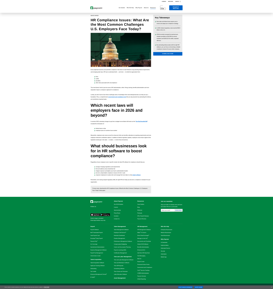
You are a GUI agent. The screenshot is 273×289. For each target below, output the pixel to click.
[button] (122, 8)
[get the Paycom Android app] (105, 214)
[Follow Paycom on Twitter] (95, 209)
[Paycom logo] (96, 7)
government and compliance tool (117, 97)
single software (136, 175)
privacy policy (46, 287)
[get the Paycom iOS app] (95, 214)
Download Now (167, 53)
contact (177, 1)
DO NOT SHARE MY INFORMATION (185, 287)
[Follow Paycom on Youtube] (105, 209)
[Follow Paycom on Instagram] (102, 209)
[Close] (271, 287)
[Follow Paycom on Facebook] (98, 209)
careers (164, 1)
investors (170, 1)
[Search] (182, 1)
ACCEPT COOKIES (198, 287)
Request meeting (176, 7)
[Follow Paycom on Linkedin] (92, 209)
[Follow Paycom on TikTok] (109, 209)
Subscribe (178, 210)
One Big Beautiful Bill (141, 121)
